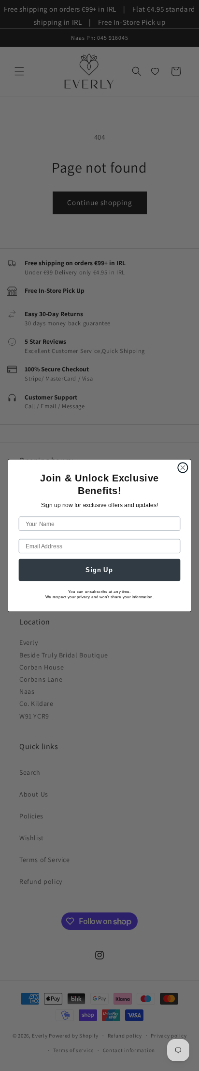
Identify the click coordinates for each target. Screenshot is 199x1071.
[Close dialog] (182, 468)
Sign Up (99, 569)
